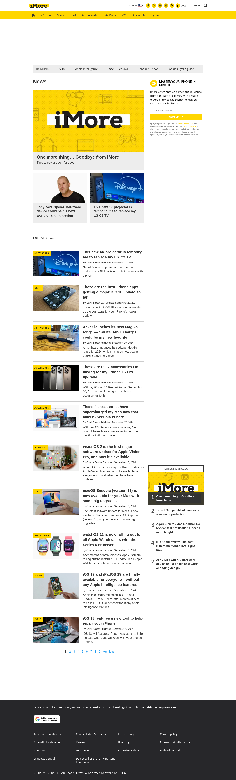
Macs (60, 15)
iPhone (46, 15)
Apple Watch (90, 15)
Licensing (124, 742)
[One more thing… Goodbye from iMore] (176, 488)
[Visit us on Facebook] (148, 5)
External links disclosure (175, 742)
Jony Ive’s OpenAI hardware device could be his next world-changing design (177, 564)
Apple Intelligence (86, 69)
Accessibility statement (48, 742)
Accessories (41, 253)
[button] (200, 5)
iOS (124, 15)
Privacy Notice (189, 126)
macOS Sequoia (118, 69)
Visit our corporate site (161, 707)
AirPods (110, 15)
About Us (139, 15)
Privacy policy (126, 734)
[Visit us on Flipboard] (178, 5)
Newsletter (82, 750)
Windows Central (44, 758)
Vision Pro (40, 447)
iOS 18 (61, 69)
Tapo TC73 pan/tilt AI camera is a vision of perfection (177, 512)
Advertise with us (128, 750)
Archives (108, 651)
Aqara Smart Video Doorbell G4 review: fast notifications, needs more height (178, 528)
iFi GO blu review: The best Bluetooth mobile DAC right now (175, 546)
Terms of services (186, 123)
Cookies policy (168, 734)
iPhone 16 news (148, 69)
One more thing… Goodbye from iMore (175, 498)
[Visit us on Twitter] (154, 5)
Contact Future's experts (91, 734)
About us (39, 750)
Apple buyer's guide (181, 69)
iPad (73, 15)
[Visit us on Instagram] (166, 5)
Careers (81, 742)
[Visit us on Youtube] (160, 5)
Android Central (170, 750)
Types (155, 15)
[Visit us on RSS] (172, 5)
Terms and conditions (47, 734)
